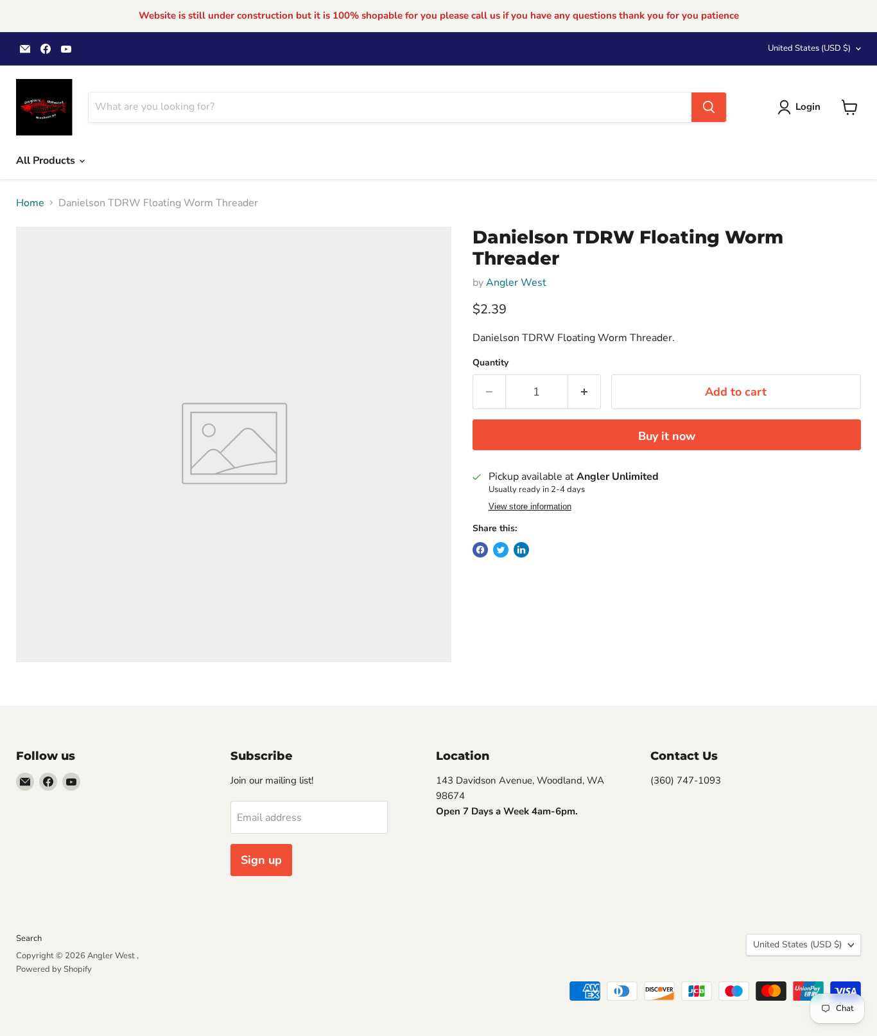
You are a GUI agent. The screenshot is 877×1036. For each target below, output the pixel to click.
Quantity (490, 363)
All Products (47, 161)
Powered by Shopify (54, 969)
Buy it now (666, 436)
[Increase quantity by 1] (584, 392)
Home (30, 203)
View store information (530, 506)
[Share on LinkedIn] (521, 550)
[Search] (708, 107)
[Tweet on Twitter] (500, 550)
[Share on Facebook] (480, 550)
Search (29, 938)
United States (809, 48)
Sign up (261, 860)
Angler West (516, 283)
